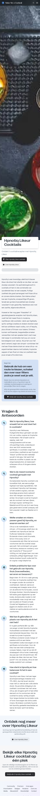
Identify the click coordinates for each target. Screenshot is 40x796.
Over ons (34, 789)
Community (11, 786)
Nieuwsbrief (14, 791)
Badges (17, 789)
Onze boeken (7, 789)
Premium (20, 786)
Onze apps (29, 786)
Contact (34, 791)
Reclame (25, 789)
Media (5, 791)
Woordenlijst (25, 791)
